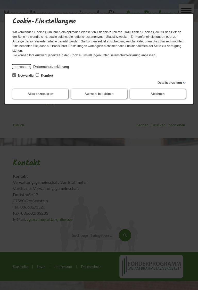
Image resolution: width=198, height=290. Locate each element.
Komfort (46, 75)
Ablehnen (157, 94)
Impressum (21, 67)
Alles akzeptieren (40, 94)
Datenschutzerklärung (51, 67)
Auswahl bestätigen (99, 94)
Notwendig (25, 75)
